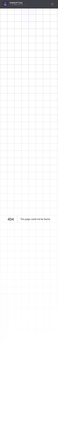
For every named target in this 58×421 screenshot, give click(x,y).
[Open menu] (52, 4)
